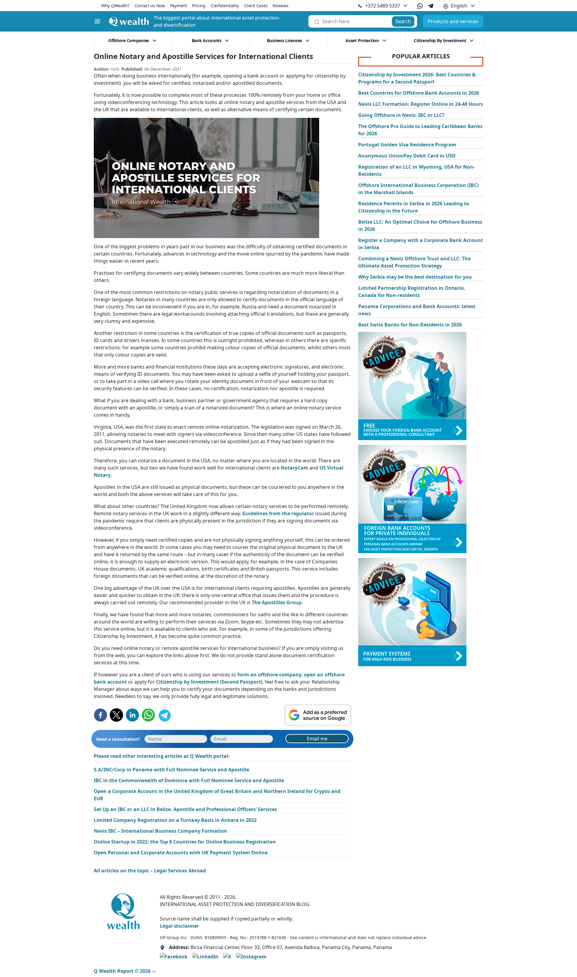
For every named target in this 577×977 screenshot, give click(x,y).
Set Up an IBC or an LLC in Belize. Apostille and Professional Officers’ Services (185, 809)
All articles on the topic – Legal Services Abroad (150, 870)
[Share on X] (116, 715)
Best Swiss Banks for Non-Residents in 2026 (410, 324)
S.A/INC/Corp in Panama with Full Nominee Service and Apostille (171, 769)
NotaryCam (294, 467)
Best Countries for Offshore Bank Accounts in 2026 (418, 93)
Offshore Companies (128, 40)
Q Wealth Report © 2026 (123, 971)
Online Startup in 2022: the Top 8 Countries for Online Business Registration (185, 841)
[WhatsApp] (420, 5)
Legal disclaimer (179, 926)
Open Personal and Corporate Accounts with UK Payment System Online (180, 852)
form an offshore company (269, 674)
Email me (317, 738)
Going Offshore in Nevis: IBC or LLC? (401, 115)
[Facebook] (174, 956)
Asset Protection (362, 40)
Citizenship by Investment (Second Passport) (209, 681)
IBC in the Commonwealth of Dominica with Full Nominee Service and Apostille (189, 780)
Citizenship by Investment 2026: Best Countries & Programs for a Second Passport (417, 78)
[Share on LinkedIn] (132, 715)
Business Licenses (284, 40)
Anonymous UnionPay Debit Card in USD (407, 155)
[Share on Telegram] (164, 715)
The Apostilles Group (276, 602)
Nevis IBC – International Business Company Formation (160, 831)
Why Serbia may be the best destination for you (415, 277)
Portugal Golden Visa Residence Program (407, 144)
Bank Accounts (206, 40)
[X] (227, 956)
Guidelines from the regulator (278, 513)
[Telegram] (430, 5)
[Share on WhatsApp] (148, 715)
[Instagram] (251, 956)
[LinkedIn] (205, 956)
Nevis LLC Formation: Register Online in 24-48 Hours (420, 104)
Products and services (453, 21)
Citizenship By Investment (440, 40)
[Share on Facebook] (100, 715)
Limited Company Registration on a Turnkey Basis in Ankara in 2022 (175, 820)
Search (403, 21)
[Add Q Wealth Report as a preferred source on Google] (318, 715)
